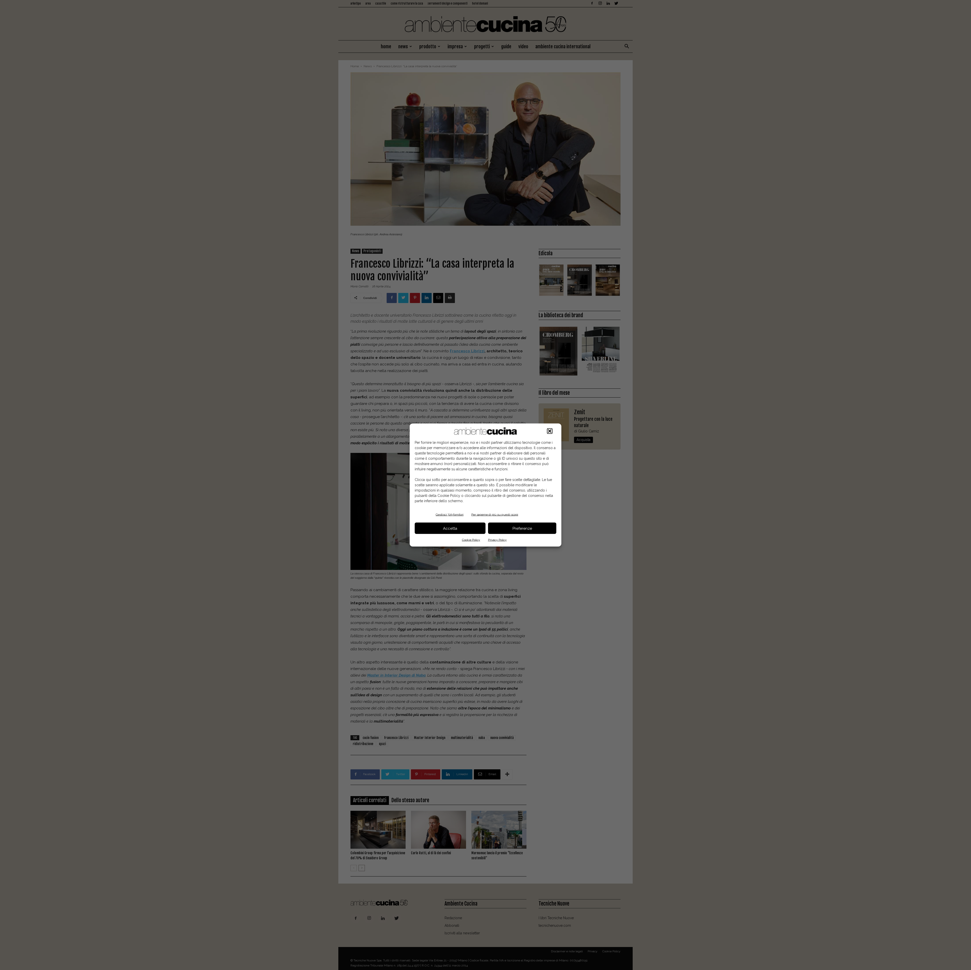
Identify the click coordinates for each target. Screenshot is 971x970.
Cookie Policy (471, 540)
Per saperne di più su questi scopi (494, 514)
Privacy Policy (497, 540)
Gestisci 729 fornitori (450, 514)
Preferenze (522, 528)
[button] (549, 431)
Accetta (450, 528)
